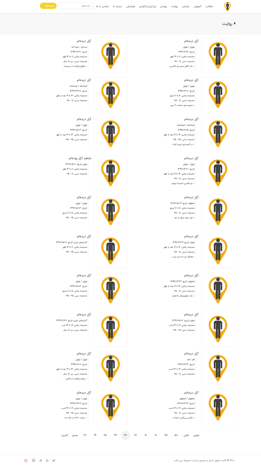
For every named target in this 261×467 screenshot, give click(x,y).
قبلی (186, 435)
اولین (196, 435)
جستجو (49, 6)
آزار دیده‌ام (191, 41)
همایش (130, 6)
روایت (174, 6)
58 (176, 435)
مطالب (209, 6)
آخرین (65, 435)
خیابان (185, 6)
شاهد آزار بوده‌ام (80, 158)
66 (95, 435)
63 (125, 435)
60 (156, 435)
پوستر (163, 6)
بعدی (75, 435)
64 (115, 435)
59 (166, 435)
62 (135, 435)
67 (85, 435)
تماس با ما (102, 6)
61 (146, 435)
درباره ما (117, 6)
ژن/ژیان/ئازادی (147, 6)
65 (105, 435)
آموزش (197, 6)
